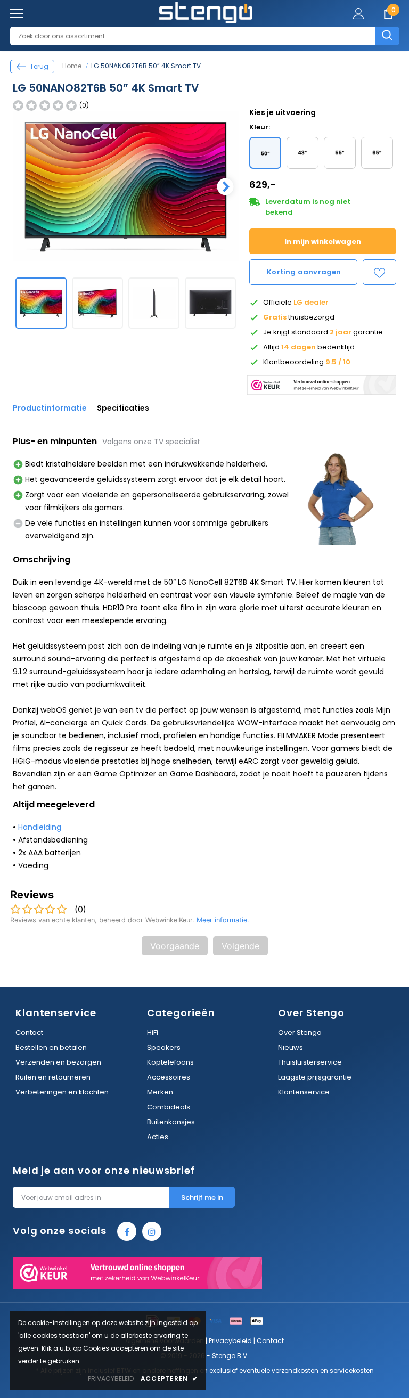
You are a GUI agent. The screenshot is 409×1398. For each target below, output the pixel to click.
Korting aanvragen (304, 272)
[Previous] (27, 186)
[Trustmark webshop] (321, 382)
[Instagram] (151, 1231)
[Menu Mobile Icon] (16, 13)
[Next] (224, 186)
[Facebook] (126, 1231)
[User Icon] (358, 13)
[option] (126, 186)
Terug (39, 66)
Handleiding (39, 827)
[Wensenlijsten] (379, 272)
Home (71, 65)
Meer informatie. (223, 920)
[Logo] (205, 12)
